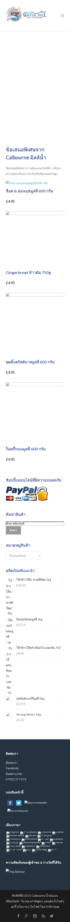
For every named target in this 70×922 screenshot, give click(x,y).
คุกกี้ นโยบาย (19, 906)
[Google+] (27, 916)
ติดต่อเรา (12, 762)
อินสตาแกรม (14, 773)
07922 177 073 (16, 779)
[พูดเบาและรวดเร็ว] (52, 916)
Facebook (12, 768)
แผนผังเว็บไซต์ (53, 901)
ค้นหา (13, 530)
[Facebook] (18, 916)
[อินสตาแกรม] (35, 916)
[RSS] (43, 916)
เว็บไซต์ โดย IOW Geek (44, 906)
